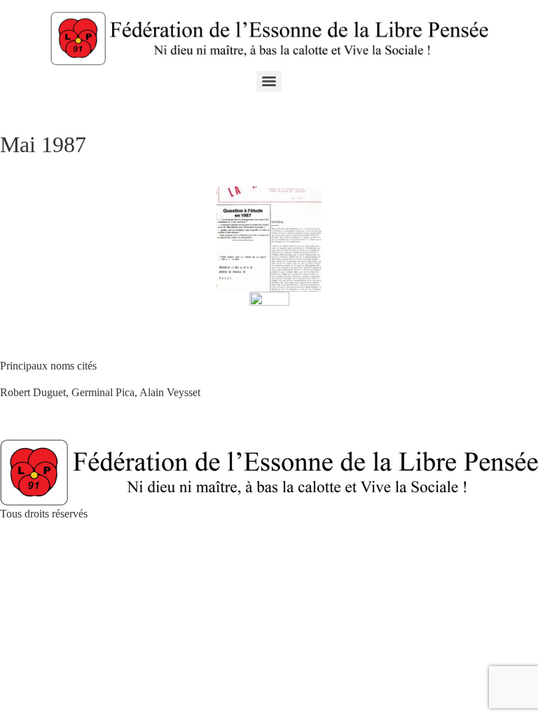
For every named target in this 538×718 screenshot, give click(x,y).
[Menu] (269, 81)
